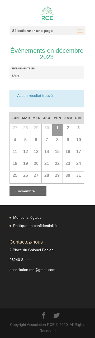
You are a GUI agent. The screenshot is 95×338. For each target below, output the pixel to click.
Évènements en (23, 68)
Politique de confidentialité (35, 225)
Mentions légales (27, 217)
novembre (25, 191)
